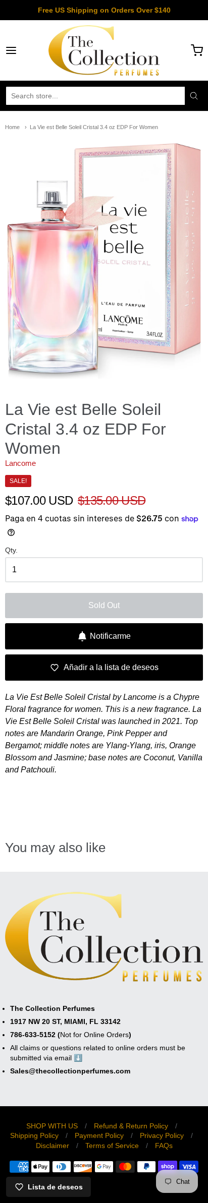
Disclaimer (52, 1145)
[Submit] (194, 96)
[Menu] (24, 50)
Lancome (20, 463)
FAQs (164, 1145)
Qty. (11, 550)
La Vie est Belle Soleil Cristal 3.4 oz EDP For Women (94, 127)
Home (12, 127)
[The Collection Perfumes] (104, 50)
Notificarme (110, 636)
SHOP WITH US (52, 1126)
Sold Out (104, 605)
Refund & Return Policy (131, 1126)
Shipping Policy (34, 1135)
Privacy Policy (162, 1135)
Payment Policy (99, 1135)
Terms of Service (112, 1145)
